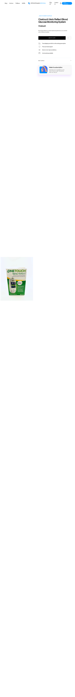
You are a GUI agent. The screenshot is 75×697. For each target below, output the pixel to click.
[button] (60, 3)
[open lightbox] (16, 279)
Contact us (56, 3)
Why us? (50, 3)
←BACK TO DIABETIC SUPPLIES (45, 15)
